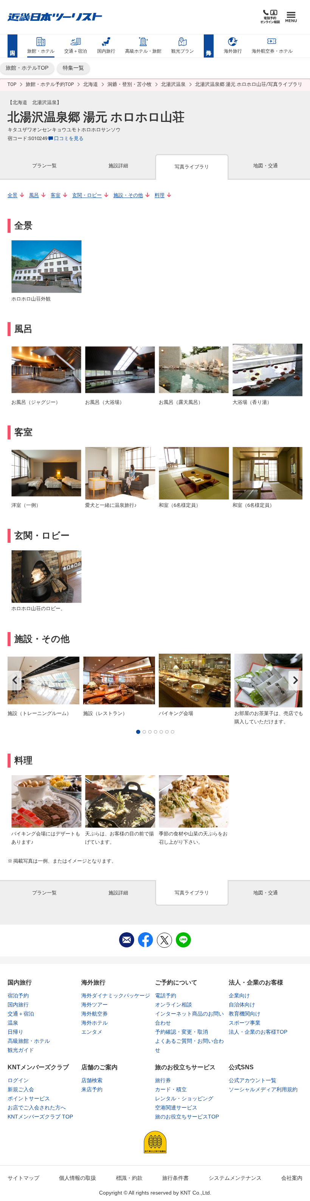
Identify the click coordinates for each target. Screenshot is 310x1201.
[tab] (44, 166)
